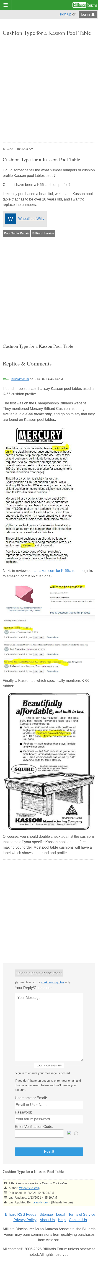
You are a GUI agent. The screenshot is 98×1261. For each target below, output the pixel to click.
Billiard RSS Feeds (20, 1214)
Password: (23, 1112)
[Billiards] (85, 5)
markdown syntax (52, 982)
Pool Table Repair (16, 233)
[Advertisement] (49, 90)
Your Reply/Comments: (33, 988)
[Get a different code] (76, 1133)
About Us (47, 1220)
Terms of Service (81, 1214)
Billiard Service (43, 233)
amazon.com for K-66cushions (58, 571)
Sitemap (46, 1214)
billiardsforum (20, 379)
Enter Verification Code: (34, 1127)
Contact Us (78, 1220)
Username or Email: (31, 1098)
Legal (60, 1214)
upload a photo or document (39, 973)
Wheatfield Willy (31, 219)
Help (62, 1220)
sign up (65, 14)
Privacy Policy (24, 1220)
